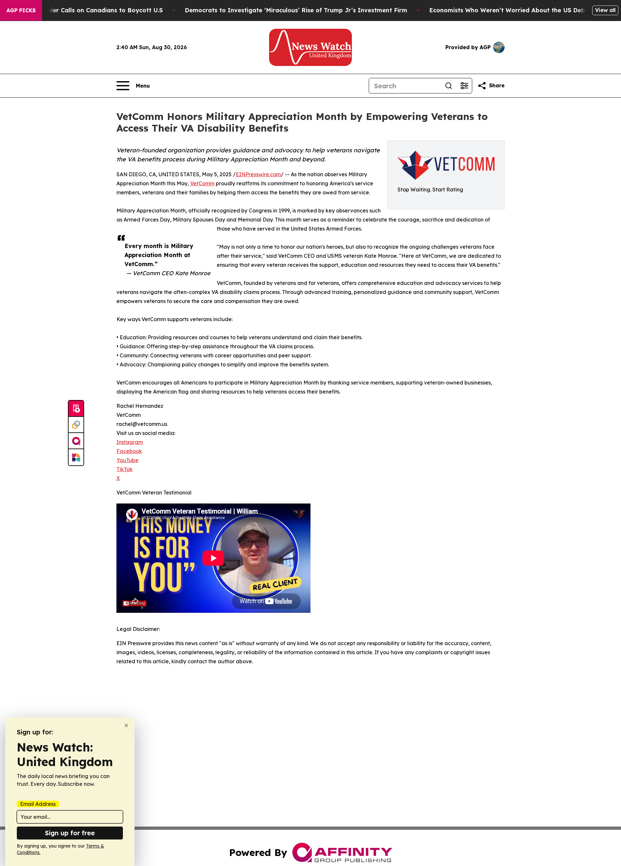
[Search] (448, 85)
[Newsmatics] (76, 457)
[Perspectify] (76, 425)
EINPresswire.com (258, 174)
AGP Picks (21, 10)
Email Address (38, 804)
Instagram (129, 442)
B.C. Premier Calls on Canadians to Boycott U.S (93, 10)
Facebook (129, 451)
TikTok (124, 469)
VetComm (202, 183)
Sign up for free (70, 833)
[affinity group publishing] (76, 441)
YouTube (127, 460)
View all (605, 10)
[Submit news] (76, 409)
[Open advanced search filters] (464, 85)
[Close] (126, 725)
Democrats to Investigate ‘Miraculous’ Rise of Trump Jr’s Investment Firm (296, 10)
